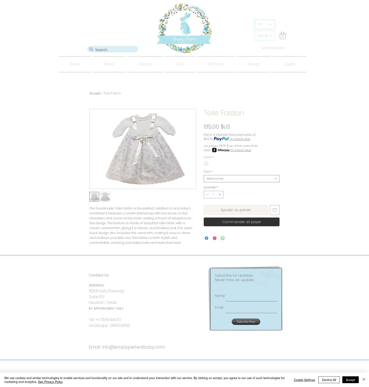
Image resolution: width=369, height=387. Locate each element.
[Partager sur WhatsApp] (222, 238)
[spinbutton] (213, 194)
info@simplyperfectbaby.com (133, 347)
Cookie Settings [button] (304, 380)
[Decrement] (206, 194)
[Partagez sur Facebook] (206, 238)
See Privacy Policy (50, 382)
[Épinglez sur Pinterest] (214, 238)
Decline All (329, 380)
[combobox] (242, 178)
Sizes (208, 171)
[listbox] (265, 36)
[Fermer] (363, 380)
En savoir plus (240, 139)
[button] (265, 36)
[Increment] (220, 194)
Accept (350, 380)
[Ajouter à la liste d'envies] (275, 210)
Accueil (94, 93)
